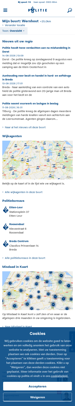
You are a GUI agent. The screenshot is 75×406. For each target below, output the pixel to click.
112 (29, 2)
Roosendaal (16, 224)
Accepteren (37, 386)
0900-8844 (51, 2)
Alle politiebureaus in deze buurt (25, 258)
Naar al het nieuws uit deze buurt (25, 127)
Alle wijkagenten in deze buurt (23, 192)
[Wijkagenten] (37, 161)
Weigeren (37, 397)
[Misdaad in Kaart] (37, 291)
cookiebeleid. (59, 376)
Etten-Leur (16, 207)
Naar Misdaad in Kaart (18, 326)
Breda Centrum (19, 241)
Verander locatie (15, 25)
